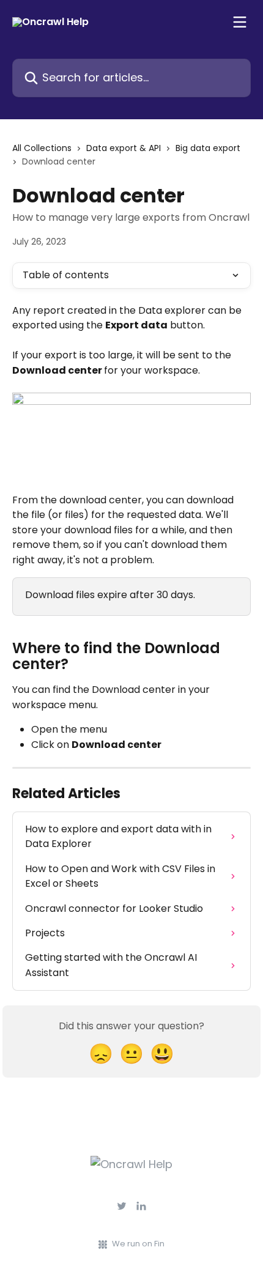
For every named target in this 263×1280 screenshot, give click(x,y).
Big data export (208, 148)
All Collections (42, 148)
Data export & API (123, 148)
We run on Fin (138, 1243)
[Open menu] (240, 22)
